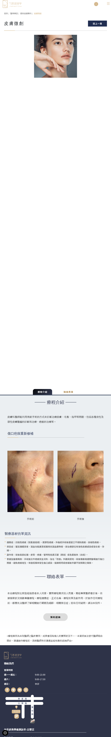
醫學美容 (14, 13)
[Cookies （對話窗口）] (5, 733)
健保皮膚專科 (26, 13)
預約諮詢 (55, 617)
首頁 (6, 13)
